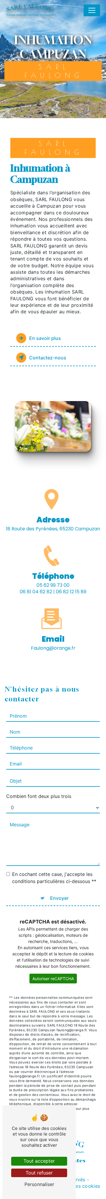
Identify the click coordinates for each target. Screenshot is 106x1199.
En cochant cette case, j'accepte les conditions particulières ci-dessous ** (54, 877)
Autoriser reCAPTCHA (53, 978)
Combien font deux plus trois (38, 796)
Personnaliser (39, 1184)
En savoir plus (45, 338)
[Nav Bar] (92, 10)
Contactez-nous (47, 358)
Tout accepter (39, 1161)
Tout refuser (39, 1173)
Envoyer (59, 898)
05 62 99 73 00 (53, 585)
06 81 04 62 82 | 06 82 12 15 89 (53, 591)
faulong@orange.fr (53, 648)
